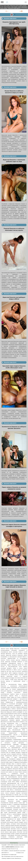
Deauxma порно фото (10, 18)
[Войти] (7, 2)
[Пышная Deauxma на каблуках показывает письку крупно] (14, 252)
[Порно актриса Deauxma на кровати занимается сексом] (14, 499)
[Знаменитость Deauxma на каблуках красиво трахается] (14, 450)
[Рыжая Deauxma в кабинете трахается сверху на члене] (14, 114)
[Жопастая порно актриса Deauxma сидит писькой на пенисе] (14, 609)
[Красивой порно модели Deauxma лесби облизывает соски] (14, 389)
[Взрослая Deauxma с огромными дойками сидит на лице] (14, 183)
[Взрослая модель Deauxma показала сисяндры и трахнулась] (14, 548)
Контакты (14, 843)
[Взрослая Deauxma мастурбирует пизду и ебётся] (14, 321)
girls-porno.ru (12, 852)
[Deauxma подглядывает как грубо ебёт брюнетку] (14, 46)
